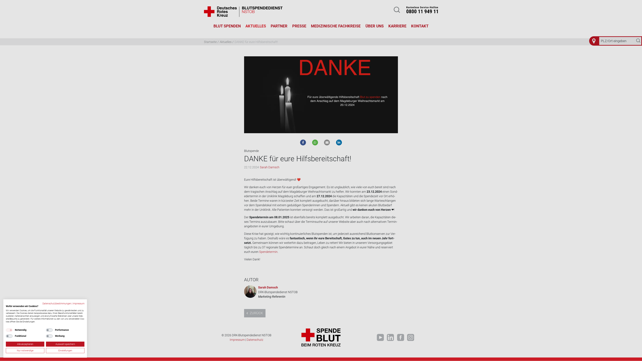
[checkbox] (9, 330)
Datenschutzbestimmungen (56, 303)
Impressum (78, 303)
